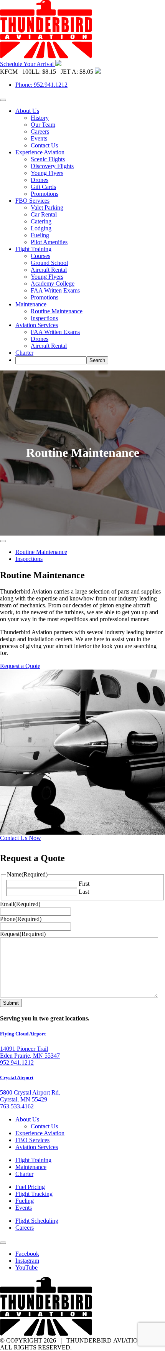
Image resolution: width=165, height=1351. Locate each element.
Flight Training (33, 249)
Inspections (44, 318)
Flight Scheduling (36, 1220)
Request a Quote (20, 666)
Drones (39, 180)
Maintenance (30, 304)
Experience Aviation (39, 152)
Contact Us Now (20, 838)
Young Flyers (47, 173)
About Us (27, 110)
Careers (40, 131)
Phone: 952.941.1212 (41, 84)
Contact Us (44, 145)
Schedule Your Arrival (27, 64)
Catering (41, 221)
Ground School (49, 263)
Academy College (52, 283)
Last (84, 891)
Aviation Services (36, 325)
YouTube (26, 1267)
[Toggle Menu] (3, 100)
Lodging (41, 228)
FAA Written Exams (55, 290)
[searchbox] (50, 360)
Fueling (40, 235)
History (40, 117)
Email (20, 904)
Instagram (27, 1260)
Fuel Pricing (30, 1187)
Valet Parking (47, 207)
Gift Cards (43, 187)
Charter (24, 352)
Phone (20, 919)
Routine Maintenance (56, 311)
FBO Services (32, 200)
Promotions (44, 193)
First (84, 883)
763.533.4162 (17, 1106)
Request (23, 934)
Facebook (27, 1253)
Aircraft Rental (49, 269)
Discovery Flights (52, 166)
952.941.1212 (17, 1062)
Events (39, 138)
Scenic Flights (48, 159)
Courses (40, 256)
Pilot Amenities (49, 242)
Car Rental (44, 214)
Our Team (43, 124)
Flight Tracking (34, 1194)
